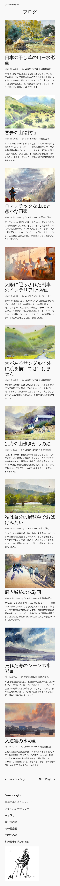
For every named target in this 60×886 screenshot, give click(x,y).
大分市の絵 (11, 821)
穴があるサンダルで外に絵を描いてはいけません (28, 369)
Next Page (47, 779)
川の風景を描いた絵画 (17, 841)
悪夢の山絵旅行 (21, 133)
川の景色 (45, 528)
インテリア (46, 296)
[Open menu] (53, 4)
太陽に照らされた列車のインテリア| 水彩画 (28, 287)
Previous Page (15, 779)
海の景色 (44, 677)
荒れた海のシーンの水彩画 (28, 668)
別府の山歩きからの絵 (28, 444)
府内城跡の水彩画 (23, 592)
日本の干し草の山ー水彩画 (30, 60)
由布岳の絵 (11, 835)
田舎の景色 (46, 69)
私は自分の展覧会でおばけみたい (30, 520)
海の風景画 (11, 828)
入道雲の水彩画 (21, 741)
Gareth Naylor (12, 4)
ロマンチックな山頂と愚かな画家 (28, 208)
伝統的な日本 (46, 598)
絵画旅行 (45, 138)
